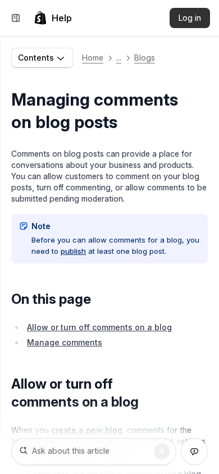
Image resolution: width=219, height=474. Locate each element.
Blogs (144, 57)
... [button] (118, 57)
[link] (53, 18)
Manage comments (64, 342)
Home (92, 57)
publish (73, 251)
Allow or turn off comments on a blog (99, 327)
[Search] (162, 451)
